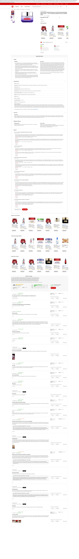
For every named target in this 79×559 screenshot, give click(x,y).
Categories (17, 6)
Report (31, 141)
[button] (51, 32)
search (58, 6)
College (11, 0)
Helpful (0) (25, 162)
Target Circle (9, 2)
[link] (43, 15)
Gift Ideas (24, 1)
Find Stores (13, 2)
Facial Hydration (22, 9)
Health (65, 0)
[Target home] (12, 7)
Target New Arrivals (3, 0)
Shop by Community (31, 1)
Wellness (67, 0)
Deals (39, 1)
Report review (65, 298)
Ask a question (25, 209)
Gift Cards (27, 1)
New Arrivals (45, 1)
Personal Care (55, 0)
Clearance (41, 1)
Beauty (52, 0)
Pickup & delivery (27, 6)
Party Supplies (20, 1)
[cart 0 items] (66, 6)
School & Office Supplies (71, 0)
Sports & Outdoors (59, 0)
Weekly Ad (63, 1)
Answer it (17, 155)
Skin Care (18, 9)
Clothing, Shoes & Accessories (20, 0)
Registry (3, 2)
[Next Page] (67, 32)
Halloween (14, 0)
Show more (42, 52)
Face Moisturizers (28, 9)
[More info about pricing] (59, 17)
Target (12, 9)
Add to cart (42, 21)
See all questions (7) (18, 209)
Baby (50, 0)
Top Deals (55, 1)
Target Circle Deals (59, 1)
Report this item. (35, 109)
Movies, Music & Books (15, 1)
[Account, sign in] (62, 6)
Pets (63, 0)
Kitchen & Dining (31, 0)
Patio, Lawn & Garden (37, 0)
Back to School (8, 0)
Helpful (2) (25, 141)
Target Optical (36, 1)
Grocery (41, 0)
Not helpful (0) (28, 141)
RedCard (6, 2)
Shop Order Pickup (68, 1)
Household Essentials (46, 0)
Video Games (10, 1)
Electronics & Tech (5, 1)
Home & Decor (27, 0)
